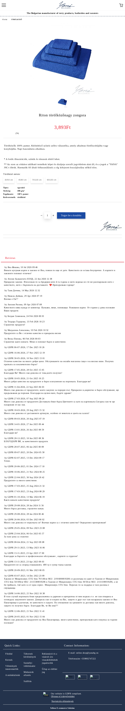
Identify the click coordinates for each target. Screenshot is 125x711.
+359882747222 (88, 659)
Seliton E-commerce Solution (62, 708)
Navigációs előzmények (63, 701)
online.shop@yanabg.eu (87, 653)
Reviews (10, 257)
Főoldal (4, 19)
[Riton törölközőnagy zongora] (62, 94)
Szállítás (28, 681)
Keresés (8, 660)
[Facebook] (68, 664)
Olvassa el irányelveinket (63, 696)
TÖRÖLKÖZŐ (16, 19)
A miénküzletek (12, 675)
